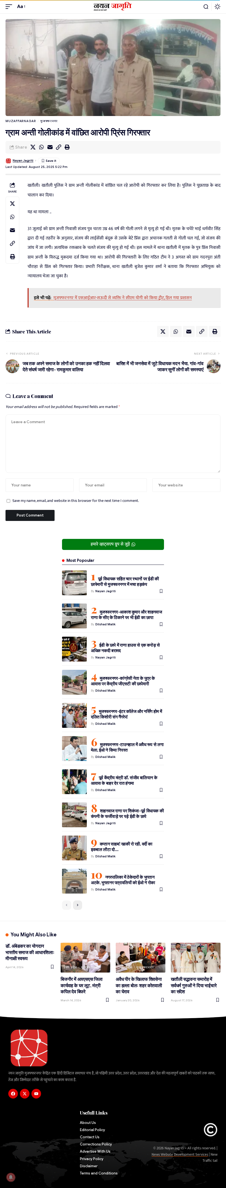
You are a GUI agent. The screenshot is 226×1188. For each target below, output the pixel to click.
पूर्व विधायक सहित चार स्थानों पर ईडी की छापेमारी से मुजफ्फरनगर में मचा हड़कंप (125, 581)
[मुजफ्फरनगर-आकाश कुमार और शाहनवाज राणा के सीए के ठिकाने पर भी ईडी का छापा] (74, 616)
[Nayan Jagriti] (113, 6)
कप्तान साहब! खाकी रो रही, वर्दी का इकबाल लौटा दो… (121, 846)
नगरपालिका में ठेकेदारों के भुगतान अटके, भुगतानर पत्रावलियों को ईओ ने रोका (123, 879)
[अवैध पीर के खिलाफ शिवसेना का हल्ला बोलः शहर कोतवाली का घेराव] (140, 958)
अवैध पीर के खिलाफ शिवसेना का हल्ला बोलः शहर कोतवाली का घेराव (139, 985)
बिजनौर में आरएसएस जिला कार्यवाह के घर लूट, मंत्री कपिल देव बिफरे (82, 985)
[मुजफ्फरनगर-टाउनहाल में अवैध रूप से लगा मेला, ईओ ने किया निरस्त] (74, 748)
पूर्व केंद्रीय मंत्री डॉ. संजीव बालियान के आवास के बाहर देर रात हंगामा (124, 780)
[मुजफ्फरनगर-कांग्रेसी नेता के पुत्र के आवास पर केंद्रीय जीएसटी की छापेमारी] (74, 682)
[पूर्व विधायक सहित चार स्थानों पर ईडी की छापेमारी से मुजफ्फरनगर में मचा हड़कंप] (74, 582)
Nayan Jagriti (23, 160)
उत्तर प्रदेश (70, 967)
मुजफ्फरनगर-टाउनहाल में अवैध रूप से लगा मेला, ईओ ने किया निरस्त (127, 747)
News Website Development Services (180, 1155)
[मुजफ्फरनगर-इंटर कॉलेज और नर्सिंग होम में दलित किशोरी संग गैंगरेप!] (74, 715)
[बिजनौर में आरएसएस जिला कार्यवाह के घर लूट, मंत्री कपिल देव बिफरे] (85, 958)
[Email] (50, 147)
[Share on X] (33, 147)
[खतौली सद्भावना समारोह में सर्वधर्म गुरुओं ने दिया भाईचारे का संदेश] (195, 958)
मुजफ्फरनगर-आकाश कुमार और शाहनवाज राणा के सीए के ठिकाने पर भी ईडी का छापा (126, 614)
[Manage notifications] (10, 1177)
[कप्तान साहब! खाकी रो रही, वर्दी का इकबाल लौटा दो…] (74, 848)
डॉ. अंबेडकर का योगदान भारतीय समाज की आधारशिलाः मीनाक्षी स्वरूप (30, 952)
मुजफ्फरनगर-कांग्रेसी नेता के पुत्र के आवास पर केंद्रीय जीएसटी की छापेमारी (123, 680)
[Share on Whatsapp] (41, 147)
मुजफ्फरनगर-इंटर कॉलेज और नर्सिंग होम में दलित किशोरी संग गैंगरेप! (126, 714)
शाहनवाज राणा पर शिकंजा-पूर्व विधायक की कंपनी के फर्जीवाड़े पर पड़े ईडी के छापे (127, 813)
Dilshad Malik (105, 624)
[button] (10, 6)
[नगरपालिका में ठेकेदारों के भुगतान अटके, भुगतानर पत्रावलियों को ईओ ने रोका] (74, 881)
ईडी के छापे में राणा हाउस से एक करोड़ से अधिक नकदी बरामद (125, 647)
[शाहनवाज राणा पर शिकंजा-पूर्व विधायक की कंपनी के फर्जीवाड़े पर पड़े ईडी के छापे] (74, 814)
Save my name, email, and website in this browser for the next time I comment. (75, 500)
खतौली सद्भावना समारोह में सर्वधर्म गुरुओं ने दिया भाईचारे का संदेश (194, 985)
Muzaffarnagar (21, 121)
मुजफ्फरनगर (49, 121)
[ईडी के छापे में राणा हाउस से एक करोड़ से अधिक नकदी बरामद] (74, 649)
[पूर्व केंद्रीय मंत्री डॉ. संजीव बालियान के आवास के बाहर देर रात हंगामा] (74, 781)
